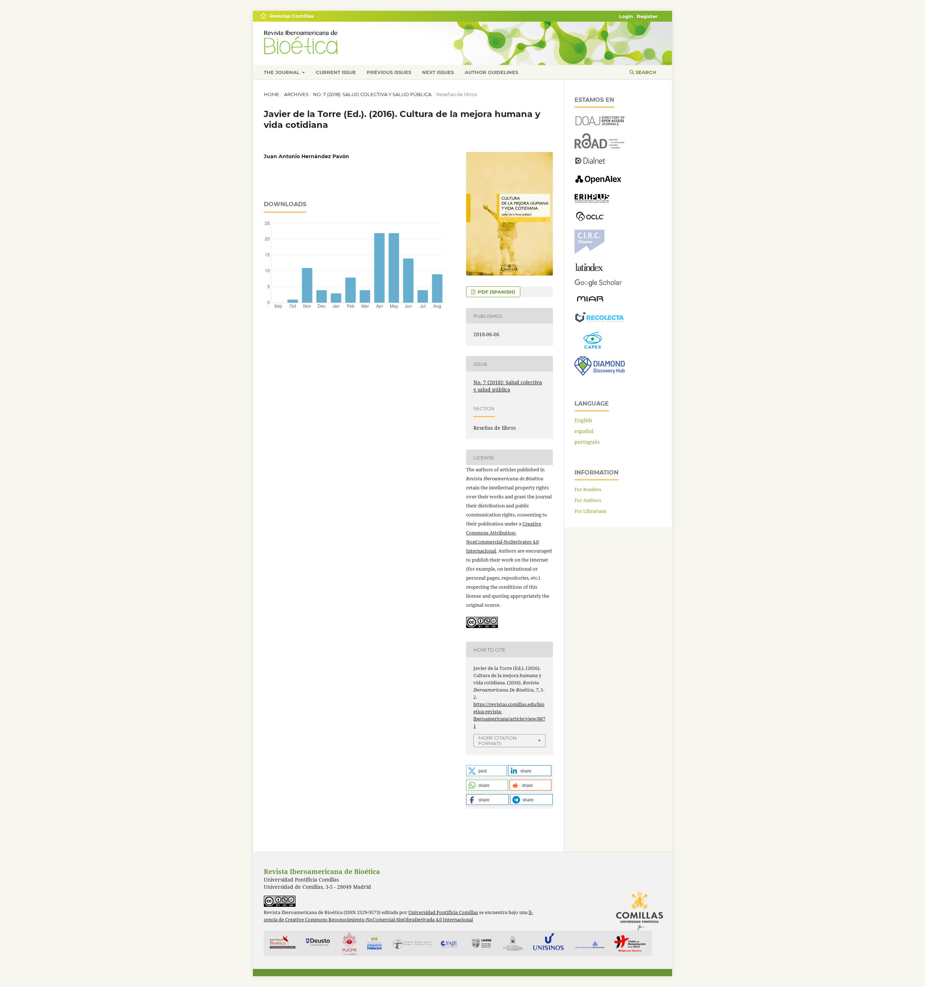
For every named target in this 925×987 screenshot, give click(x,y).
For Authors (588, 500)
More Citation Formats (497, 740)
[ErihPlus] (592, 201)
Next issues (438, 72)
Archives (296, 94)
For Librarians (590, 511)
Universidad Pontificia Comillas (443, 912)
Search (645, 72)
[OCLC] (591, 219)
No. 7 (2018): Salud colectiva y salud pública (372, 94)
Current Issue (336, 72)
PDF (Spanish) (495, 292)
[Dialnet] (590, 163)
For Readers (588, 489)
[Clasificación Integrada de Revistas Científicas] (590, 252)
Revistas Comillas (292, 16)
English (583, 420)
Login (626, 16)
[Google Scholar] (598, 285)
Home (271, 94)
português (587, 441)
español (584, 431)
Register (647, 16)
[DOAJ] (600, 123)
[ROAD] (600, 146)
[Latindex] (590, 269)
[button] (486, 770)
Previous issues (389, 72)
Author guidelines (491, 72)
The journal (282, 72)
